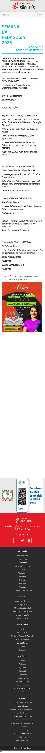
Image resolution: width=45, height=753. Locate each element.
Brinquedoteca (22, 730)
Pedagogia (22, 584)
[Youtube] (29, 540)
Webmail (22, 671)
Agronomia (22, 559)
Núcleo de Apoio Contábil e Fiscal (22, 723)
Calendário (22, 675)
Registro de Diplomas (22, 688)
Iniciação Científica (22, 678)
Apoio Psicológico (22, 720)
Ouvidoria (22, 647)
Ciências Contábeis (22, 566)
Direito (22, 570)
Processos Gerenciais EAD (22, 612)
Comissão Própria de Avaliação (22, 636)
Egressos (22, 668)
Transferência (22, 692)
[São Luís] (22, 6)
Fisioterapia (22, 577)
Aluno (22, 661)
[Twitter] (22, 540)
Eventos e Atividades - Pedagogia (22, 709)
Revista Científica (22, 681)
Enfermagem (22, 573)
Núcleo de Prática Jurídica (22, 716)
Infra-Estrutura (22, 633)
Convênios (22, 727)
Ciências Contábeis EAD (23, 608)
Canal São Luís (22, 685)
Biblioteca (22, 737)
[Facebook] (16, 540)
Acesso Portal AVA (22, 615)
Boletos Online (22, 713)
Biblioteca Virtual (22, 741)
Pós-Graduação (22, 619)
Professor (22, 664)
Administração (22, 556)
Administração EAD (22, 601)
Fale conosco (22, 650)
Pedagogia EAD (22, 605)
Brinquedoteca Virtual (22, 734)
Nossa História (22, 629)
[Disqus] (22, 371)
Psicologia (22, 587)
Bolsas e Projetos (22, 640)
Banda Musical (22, 643)
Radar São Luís (22, 706)
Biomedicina (22, 563)
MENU (5, 15)
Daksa (29, 748)
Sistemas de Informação (23, 591)
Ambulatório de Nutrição (23, 703)
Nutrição (22, 580)
